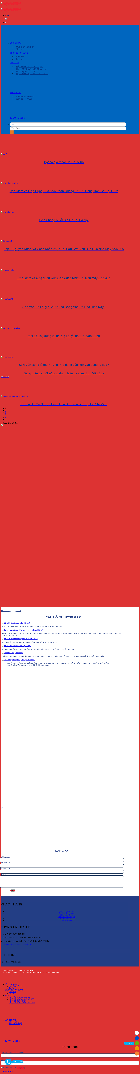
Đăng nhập (21, 1068)
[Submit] (12, 132)
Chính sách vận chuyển (66, 917)
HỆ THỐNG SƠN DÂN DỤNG (29, 66)
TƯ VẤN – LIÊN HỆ (17, 118)
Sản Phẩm (14, 63)
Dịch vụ (19, 59)
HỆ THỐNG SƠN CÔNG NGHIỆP (31, 69)
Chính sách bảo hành (67, 913)
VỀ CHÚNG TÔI (16, 43)
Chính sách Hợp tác (66, 911)
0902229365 (18, 1062)
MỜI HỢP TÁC (15, 93)
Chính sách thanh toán (67, 919)
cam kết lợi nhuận (24, 99)
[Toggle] (3, 623)
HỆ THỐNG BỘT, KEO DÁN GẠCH (32, 74)
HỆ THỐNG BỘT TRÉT (27, 71)
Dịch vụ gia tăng (67, 920)
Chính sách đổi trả (66, 915)
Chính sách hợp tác (25, 96)
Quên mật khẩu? (7, 1071)
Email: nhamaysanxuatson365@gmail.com (16, 944)
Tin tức (19, 49)
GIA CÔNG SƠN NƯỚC (19, 53)
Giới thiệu (20, 57)
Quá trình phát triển (25, 47)
